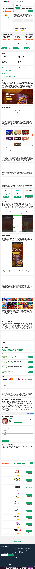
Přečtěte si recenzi (29, 473)
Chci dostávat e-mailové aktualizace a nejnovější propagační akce (7, 557)
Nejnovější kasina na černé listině (19, 549)
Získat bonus (18, 7)
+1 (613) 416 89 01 (27, 557)
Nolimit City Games (22, 349)
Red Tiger (13, 349)
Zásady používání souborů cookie (28, 549)
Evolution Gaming (19, 350)
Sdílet (29, 413)
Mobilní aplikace (4, 62)
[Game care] (10, 564)
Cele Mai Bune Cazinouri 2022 (19, 551)
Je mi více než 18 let (4, 556)
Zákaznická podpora (21, 56)
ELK (31, 349)
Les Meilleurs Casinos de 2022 (19, 550)
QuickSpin (5, 349)
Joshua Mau (10, 419)
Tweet (33, 413)
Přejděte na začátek (17, 541)
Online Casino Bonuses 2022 (19, 552)
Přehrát (31, 463)
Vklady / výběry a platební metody (7, 63)
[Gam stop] (6, 564)
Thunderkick (9, 349)
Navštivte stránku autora (18, 422)
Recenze (10, 4)
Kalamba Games (28, 349)
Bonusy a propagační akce (6, 57)
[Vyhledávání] (30, 1)
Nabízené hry (20, 55)
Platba (19, 62)
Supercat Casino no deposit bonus (29, 198)
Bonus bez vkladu (6, 43)
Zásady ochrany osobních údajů (28, 550)
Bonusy (16, 556)
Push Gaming (17, 349)
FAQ (18, 63)
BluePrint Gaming (4, 350)
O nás (25, 547)
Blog (16, 557)
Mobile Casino (17, 558)
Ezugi (2, 349)
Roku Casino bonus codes (17, 198)
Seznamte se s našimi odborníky (18, 560)
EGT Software (14, 350)
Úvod (2, 55)
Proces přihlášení (4, 61)
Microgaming (10, 350)
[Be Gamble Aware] (2, 564)
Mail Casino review (6, 198)
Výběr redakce (17, 547)
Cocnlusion (19, 57)
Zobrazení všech (29, 34)
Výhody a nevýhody (5, 56)
